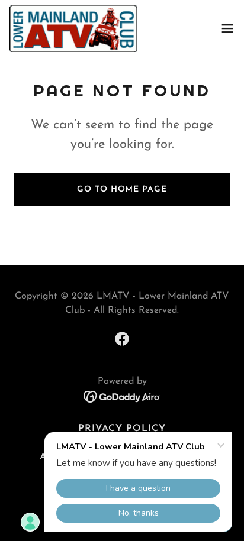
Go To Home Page (121, 189)
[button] (227, 28)
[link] (73, 28)
